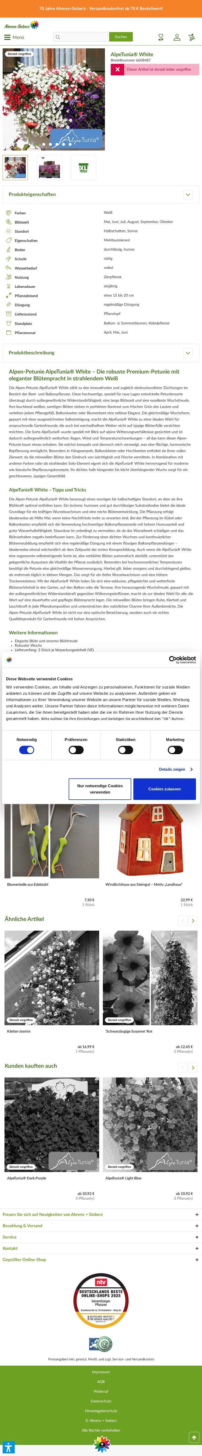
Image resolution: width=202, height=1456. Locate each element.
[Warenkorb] (189, 37)
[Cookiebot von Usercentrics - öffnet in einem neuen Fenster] (173, 660)
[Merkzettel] (159, 37)
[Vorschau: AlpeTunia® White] (15, 167)
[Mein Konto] (175, 37)
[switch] (76, 750)
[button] (9, 1447)
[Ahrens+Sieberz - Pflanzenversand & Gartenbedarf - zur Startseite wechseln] (21, 24)
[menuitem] (14, 37)
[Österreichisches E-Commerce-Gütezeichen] (101, 1344)
